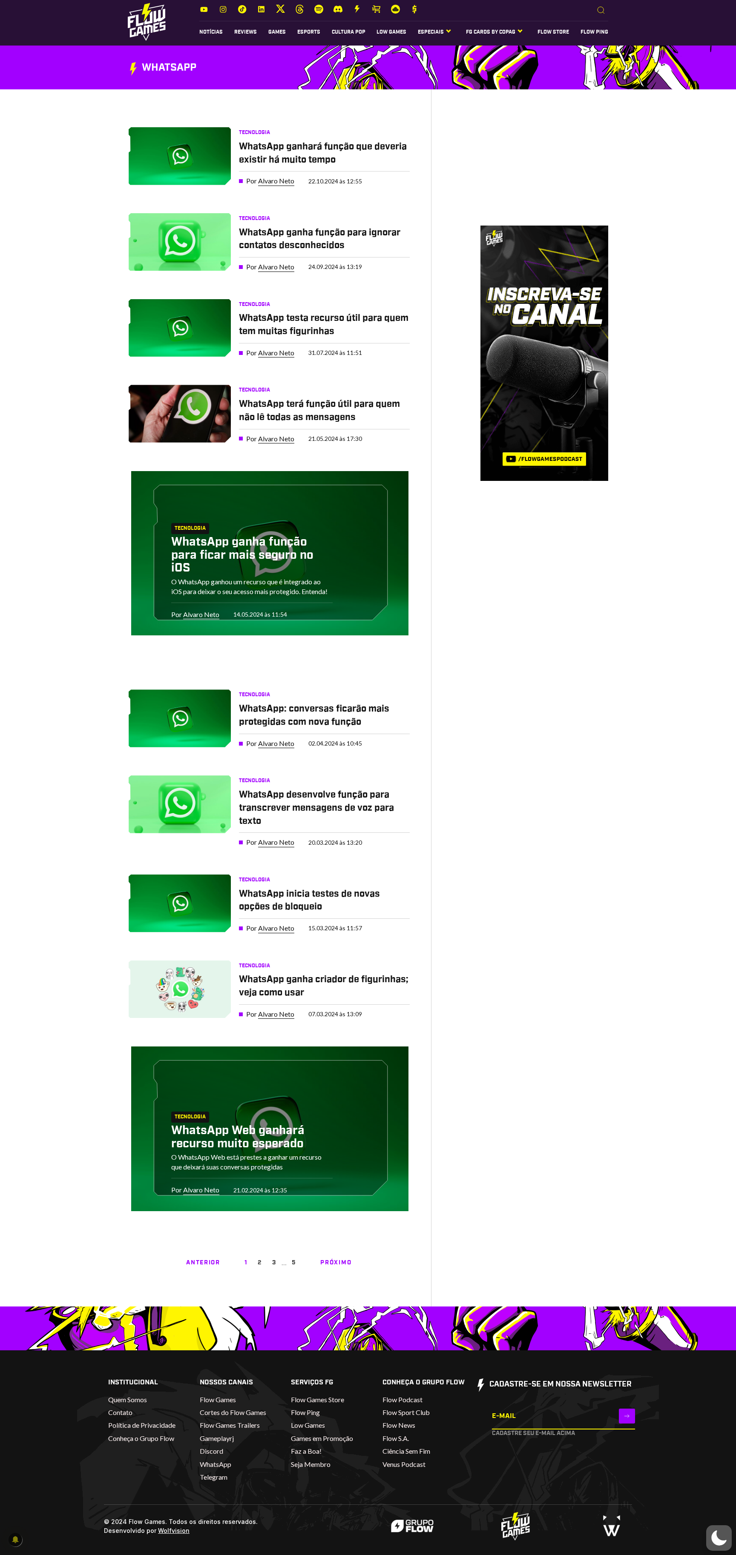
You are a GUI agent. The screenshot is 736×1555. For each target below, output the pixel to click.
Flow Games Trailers (230, 1425)
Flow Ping (594, 31)
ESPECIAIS (431, 31)
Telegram (213, 1477)
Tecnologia (254, 132)
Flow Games (218, 1399)
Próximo (335, 1263)
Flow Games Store (317, 1399)
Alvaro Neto (276, 181)
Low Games (391, 31)
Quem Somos (127, 1399)
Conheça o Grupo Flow (141, 1438)
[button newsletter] (627, 1416)
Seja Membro (311, 1464)
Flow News (398, 1425)
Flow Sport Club (406, 1412)
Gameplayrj (217, 1438)
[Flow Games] (147, 22)
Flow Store (553, 31)
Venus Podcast (404, 1464)
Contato (120, 1412)
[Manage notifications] (15, 1539)
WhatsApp (215, 1464)
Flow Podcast (402, 1399)
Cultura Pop (348, 31)
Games (277, 31)
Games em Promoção (322, 1438)
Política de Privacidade (141, 1425)
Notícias (211, 31)
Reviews (245, 31)
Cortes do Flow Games (233, 1412)
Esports (308, 31)
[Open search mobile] (601, 11)
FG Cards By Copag (490, 31)
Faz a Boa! (306, 1451)
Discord (211, 1451)
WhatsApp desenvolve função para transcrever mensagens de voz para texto (316, 808)
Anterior (203, 1263)
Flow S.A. (395, 1438)
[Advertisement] (531, 165)
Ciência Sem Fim (406, 1451)
